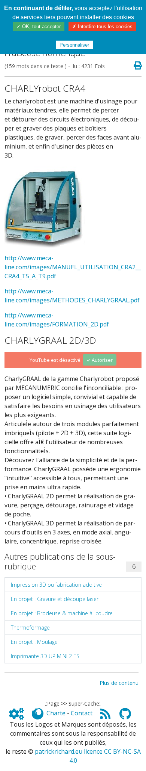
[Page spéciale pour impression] (135, 66)
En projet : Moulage (34, 641)
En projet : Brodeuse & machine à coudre (62, 613)
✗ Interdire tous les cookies (102, 26)
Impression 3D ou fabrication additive (56, 584)
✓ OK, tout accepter (38, 26)
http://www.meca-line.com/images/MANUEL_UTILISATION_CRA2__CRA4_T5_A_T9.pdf (72, 267)
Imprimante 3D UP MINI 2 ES (45, 656)
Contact (81, 713)
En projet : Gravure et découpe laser (54, 599)
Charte (56, 713)
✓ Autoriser (99, 360)
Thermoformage (30, 627)
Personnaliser (74, 45)
